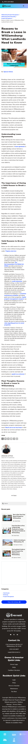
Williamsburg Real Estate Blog (8, 16)
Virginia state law (10, 251)
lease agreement (20, 146)
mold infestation (17, 281)
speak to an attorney (18, 374)
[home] (6, 6)
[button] (23, 6)
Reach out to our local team (13, 427)
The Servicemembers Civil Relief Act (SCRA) (14, 264)
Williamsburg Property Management (10, 14)
